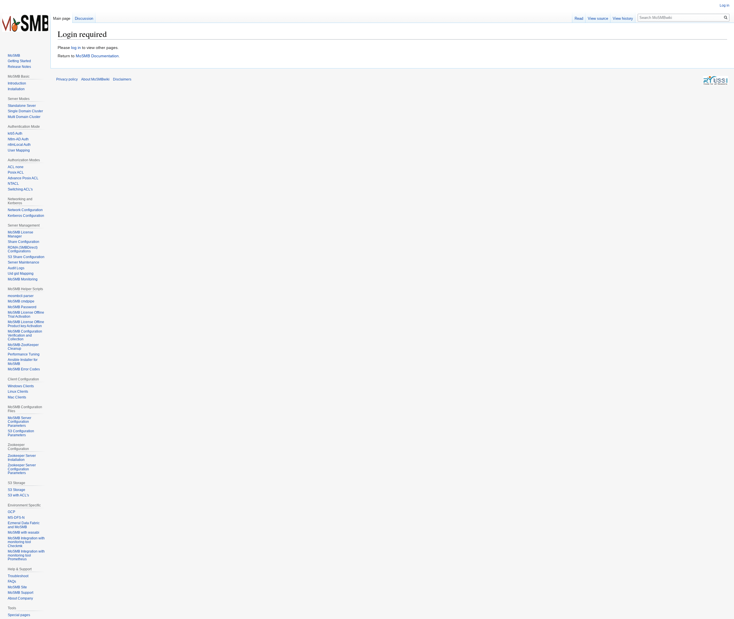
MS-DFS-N (16, 518)
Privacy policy (67, 79)
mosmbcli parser (21, 296)
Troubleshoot (18, 576)
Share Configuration (23, 242)
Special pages (19, 615)
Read (579, 18)
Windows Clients (21, 386)
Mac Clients (17, 397)
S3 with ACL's (18, 495)
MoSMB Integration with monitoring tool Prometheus (26, 555)
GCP (11, 512)
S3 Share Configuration (26, 257)
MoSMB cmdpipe (21, 301)
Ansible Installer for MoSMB (23, 362)
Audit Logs (16, 268)
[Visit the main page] (25, 23)
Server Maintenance (23, 262)
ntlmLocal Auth (19, 145)
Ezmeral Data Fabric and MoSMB (24, 525)
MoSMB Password (22, 307)
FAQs (12, 581)
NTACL (13, 184)
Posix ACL (16, 172)
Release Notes (19, 67)
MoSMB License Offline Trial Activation (26, 315)
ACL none (16, 167)
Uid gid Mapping (21, 274)
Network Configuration (25, 210)
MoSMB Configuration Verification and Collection (25, 335)
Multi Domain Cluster (24, 117)
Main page (61, 18)
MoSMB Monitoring (23, 279)
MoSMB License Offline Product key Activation (26, 324)
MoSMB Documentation (97, 56)
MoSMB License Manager (20, 234)
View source (598, 18)
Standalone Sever (22, 106)
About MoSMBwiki (95, 79)
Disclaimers (122, 79)
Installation (16, 89)
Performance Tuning (24, 354)
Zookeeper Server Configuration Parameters (22, 469)
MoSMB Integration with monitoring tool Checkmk (26, 542)
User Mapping (19, 150)
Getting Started (19, 61)
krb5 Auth (15, 133)
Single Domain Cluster (25, 111)
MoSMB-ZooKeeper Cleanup (23, 347)
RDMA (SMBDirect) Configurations (23, 249)
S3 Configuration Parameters (21, 433)
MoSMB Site (17, 587)
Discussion (84, 18)
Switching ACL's (20, 189)
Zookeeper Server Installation (22, 458)
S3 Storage (16, 490)
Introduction (17, 83)
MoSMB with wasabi (23, 532)
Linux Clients (18, 392)
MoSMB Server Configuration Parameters (19, 422)
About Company (20, 598)
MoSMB (14, 56)
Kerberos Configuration (26, 216)
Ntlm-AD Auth (18, 139)
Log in (724, 5)
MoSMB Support (20, 593)
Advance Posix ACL (23, 178)
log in (76, 47)
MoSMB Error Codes (24, 369)
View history (623, 18)
